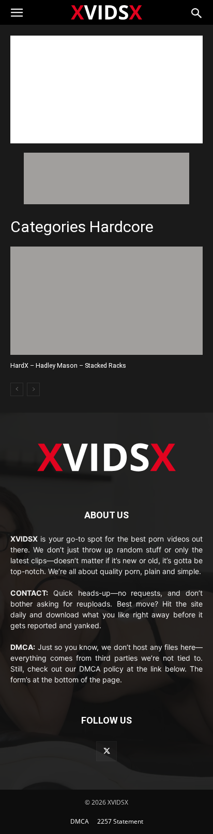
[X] (106, 751)
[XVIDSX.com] (106, 12)
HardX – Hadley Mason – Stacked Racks (68, 365)
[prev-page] (16, 389)
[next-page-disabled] (33, 389)
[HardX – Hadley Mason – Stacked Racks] (106, 300)
